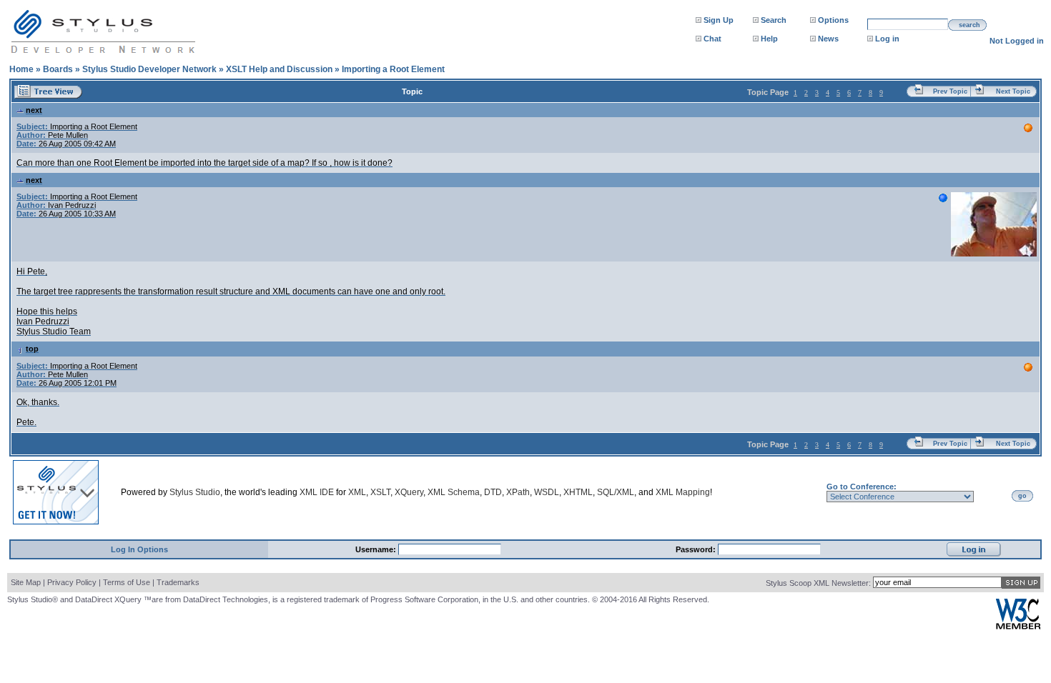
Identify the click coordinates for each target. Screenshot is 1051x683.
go (1022, 495)
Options (833, 20)
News (828, 38)
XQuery (409, 492)
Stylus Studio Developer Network (149, 69)
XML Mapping (683, 492)
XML (357, 492)
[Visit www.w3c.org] (1018, 626)
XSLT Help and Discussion (279, 69)
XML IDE (317, 492)
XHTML (578, 492)
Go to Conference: (862, 486)
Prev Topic (950, 91)
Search (773, 20)
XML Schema (454, 492)
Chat (712, 38)
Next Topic (1013, 91)
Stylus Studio (194, 492)
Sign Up (719, 20)
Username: (376, 549)
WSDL (546, 492)
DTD (493, 492)
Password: (697, 549)
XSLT (380, 492)
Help (769, 38)
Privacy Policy (72, 582)
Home (21, 69)
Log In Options (139, 549)
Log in (887, 38)
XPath (518, 492)
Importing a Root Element (393, 69)
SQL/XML (615, 492)
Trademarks (178, 582)
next (34, 110)
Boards (58, 69)
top (32, 348)
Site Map (26, 582)
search (969, 25)
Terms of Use (126, 582)
